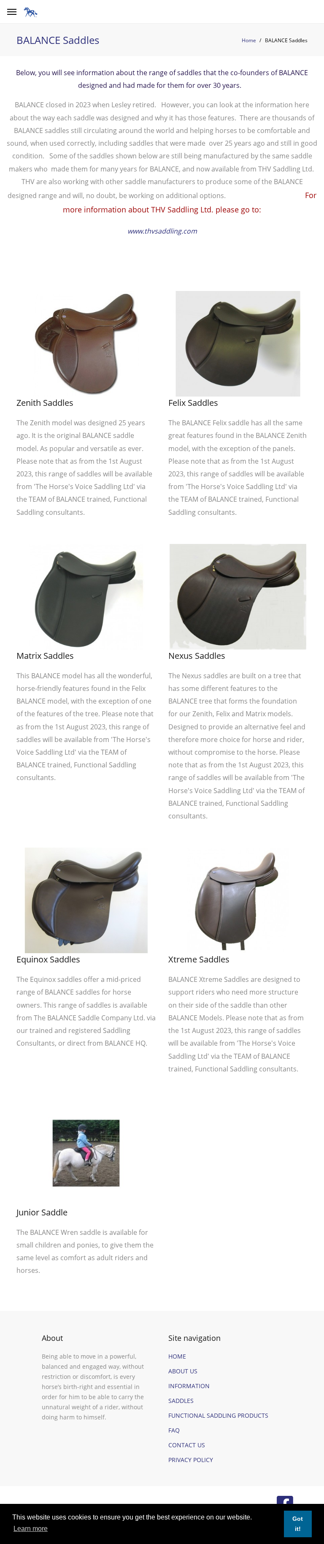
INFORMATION (189, 1386)
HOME (177, 1356)
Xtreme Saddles (199, 959)
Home (249, 40)
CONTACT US (186, 1445)
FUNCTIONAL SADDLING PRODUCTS (218, 1415)
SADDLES (181, 1401)
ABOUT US (182, 1371)
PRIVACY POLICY (190, 1460)
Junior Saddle (42, 1212)
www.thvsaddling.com (162, 231)
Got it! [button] (297, 1523)
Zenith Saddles (44, 402)
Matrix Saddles (45, 655)
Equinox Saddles (48, 959)
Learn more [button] (31, 1528)
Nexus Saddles (196, 655)
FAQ (174, 1430)
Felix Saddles (193, 402)
